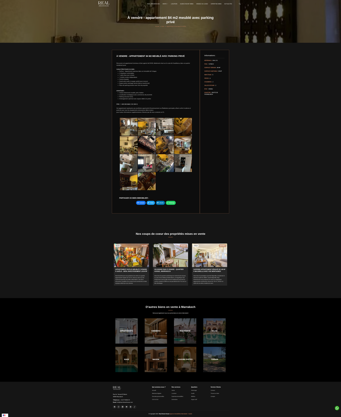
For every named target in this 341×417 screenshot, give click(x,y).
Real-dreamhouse (153, 4)
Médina (193, 396)
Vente (162, 26)
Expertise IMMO (216, 4)
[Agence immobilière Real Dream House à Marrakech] (104, 3)
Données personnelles (158, 396)
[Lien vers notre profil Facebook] (114, 406)
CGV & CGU (155, 399)
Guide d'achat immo (186, 4)
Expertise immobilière (177, 396)
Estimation (175, 399)
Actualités (228, 4)
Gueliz (192, 393)
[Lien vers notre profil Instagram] (118, 406)
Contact (213, 390)
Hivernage (194, 390)
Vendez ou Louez (202, 4)
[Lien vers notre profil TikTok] (134, 406)
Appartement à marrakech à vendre (176, 26)
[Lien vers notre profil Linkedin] (122, 406)
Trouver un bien (215, 393)
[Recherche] (239, 4)
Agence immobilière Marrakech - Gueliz (181, 414)
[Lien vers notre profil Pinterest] (130, 406)
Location (174, 4)
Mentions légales (156, 393)
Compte (213, 396)
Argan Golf (194, 399)
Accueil (157, 26)
